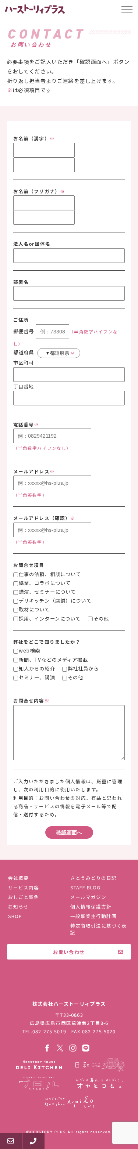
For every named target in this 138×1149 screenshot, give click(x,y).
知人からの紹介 (37, 668)
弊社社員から (83, 668)
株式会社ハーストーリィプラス (69, 988)
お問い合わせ (69, 951)
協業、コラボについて (45, 582)
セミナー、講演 (37, 677)
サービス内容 (23, 887)
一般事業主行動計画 (93, 916)
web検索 (29, 650)
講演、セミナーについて (47, 591)
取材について (34, 609)
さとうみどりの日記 (93, 877)
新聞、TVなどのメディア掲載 (53, 659)
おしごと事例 (23, 896)
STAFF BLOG (85, 887)
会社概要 (18, 877)
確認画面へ (69, 832)
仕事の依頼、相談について (50, 574)
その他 (101, 618)
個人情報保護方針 (91, 906)
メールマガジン (88, 896)
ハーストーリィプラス (35, 9)
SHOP (15, 916)
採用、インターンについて (50, 618)
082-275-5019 (49, 1031)
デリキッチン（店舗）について (55, 600)
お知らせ (18, 906)
